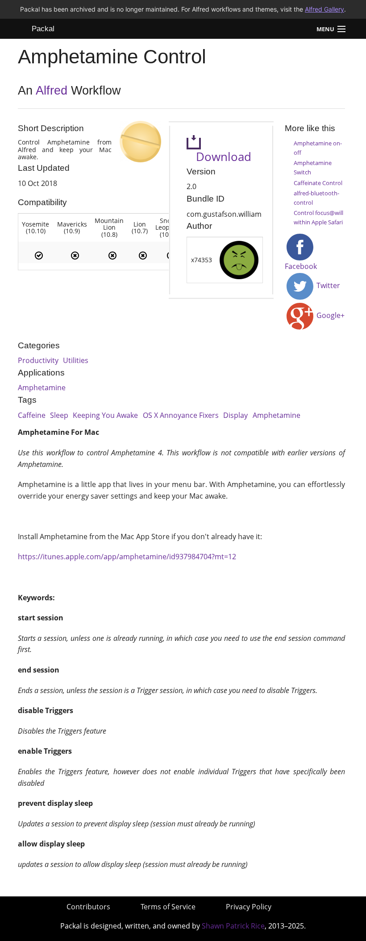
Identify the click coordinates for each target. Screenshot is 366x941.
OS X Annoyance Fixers (181, 415)
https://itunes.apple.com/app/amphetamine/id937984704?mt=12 (127, 556)
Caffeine (32, 415)
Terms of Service (168, 907)
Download (219, 157)
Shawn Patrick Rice (233, 926)
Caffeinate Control (318, 183)
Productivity (38, 360)
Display (235, 415)
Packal (43, 29)
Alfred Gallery (324, 9)
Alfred (51, 90)
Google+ (330, 315)
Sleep (59, 415)
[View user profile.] (239, 259)
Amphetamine (42, 387)
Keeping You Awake (105, 415)
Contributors (88, 907)
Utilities (75, 360)
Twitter (327, 285)
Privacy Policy (248, 907)
